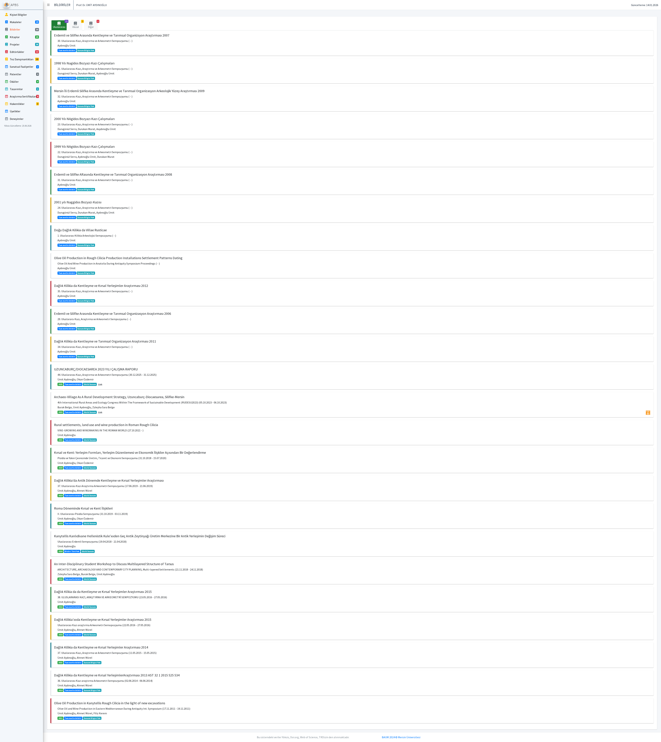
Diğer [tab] (93, 24)
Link (100, 384)
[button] (48, 4)
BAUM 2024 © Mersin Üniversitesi (401, 737)
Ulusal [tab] (77, 24)
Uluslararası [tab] (60, 24)
